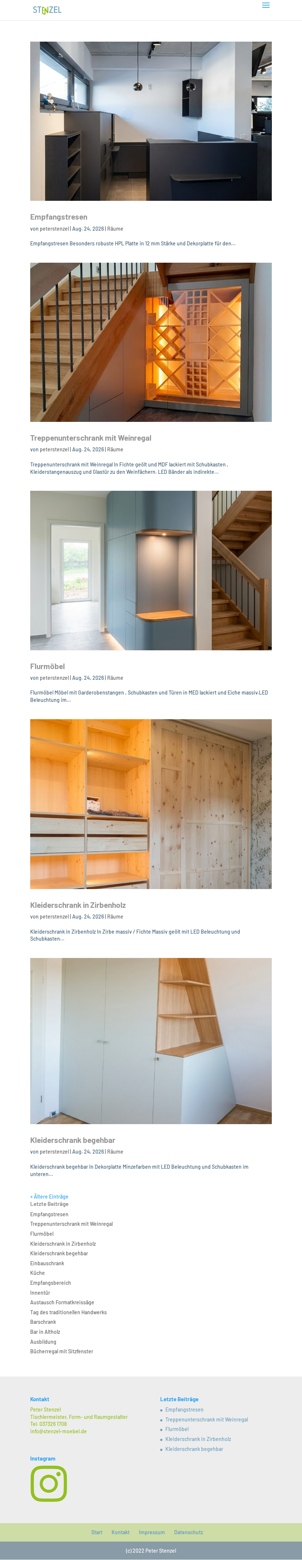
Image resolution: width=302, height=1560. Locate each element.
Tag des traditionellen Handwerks (68, 1312)
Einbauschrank (47, 1263)
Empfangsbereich (50, 1283)
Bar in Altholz (45, 1332)
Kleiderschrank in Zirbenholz (78, 904)
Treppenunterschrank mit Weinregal (90, 437)
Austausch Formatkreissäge (62, 1302)
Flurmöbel (47, 666)
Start (96, 1532)
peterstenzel (54, 228)
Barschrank (43, 1322)
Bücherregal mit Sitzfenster (61, 1351)
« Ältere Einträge (49, 1196)
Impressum (152, 1532)
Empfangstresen (58, 216)
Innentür (40, 1293)
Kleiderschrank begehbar (72, 1139)
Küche (37, 1273)
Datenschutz (188, 1532)
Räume (115, 228)
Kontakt (121, 1532)
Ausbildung (43, 1342)
